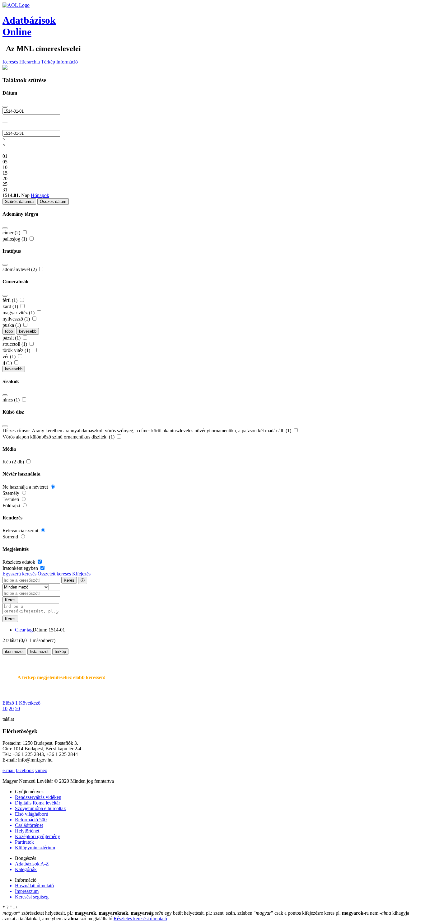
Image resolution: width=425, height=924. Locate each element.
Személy (11, 493)
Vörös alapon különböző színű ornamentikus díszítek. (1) (59, 436)
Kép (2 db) (13, 461)
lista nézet (39, 651)
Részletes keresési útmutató (140, 918)
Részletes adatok (19, 562)
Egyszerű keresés (19, 573)
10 (4, 708)
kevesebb (27, 331)
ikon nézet (14, 651)
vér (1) (9, 356)
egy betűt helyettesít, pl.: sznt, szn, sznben (204, 913)
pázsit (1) (12, 337)
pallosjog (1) (15, 239)
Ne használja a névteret (25, 487)
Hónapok (40, 195)
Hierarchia (29, 61)
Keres (69, 580)
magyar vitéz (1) (19, 312)
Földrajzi (11, 505)
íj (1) (7, 362)
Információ (67, 61)
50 (17, 708)
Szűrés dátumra (19, 201)
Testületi (11, 499)
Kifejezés (81, 573)
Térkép (48, 61)
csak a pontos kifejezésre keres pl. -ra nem (317, 913)
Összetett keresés (54, 573)
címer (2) (11, 232)
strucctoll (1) (15, 344)
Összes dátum (53, 201)
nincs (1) (11, 399)
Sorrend (10, 536)
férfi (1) (10, 300)
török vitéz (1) (16, 350)
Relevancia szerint (21, 530)
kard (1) (10, 306)
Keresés (10, 61)
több (9, 331)
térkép (60, 651)
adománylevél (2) (20, 269)
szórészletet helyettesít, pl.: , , (78, 913)
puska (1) (12, 325)
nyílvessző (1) (16, 318)
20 (11, 708)
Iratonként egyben (20, 568)
